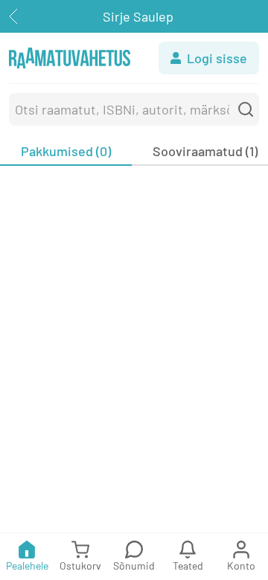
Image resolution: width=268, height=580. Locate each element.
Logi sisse (217, 58)
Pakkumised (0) (66, 151)
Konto (241, 565)
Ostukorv (80, 565)
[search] (245, 109)
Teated (188, 565)
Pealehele (27, 565)
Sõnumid (134, 565)
